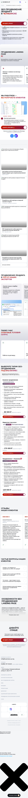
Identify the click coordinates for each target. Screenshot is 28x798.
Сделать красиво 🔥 (9, 127)
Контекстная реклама (6, 675)
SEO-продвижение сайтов (7, 678)
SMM (2, 680)
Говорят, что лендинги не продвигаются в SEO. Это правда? (11, 566)
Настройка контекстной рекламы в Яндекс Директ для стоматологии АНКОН (14, 172)
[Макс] (20, 2)
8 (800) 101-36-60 (6, 662)
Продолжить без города (6, 754)
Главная (2, 5)
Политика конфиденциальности (14, 720)
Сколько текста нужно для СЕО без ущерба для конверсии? (11, 572)
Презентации (4, 686)
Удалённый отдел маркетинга (9, 691)
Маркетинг (4, 689)
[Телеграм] (23, 2)
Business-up (6, 2)
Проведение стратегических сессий (10, 694)
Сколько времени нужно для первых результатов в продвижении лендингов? (12, 585)
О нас (2, 697)
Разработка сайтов (6, 672)
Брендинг (3, 683)
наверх (14, 702)
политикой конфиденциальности (14, 644)
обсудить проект (14, 795)
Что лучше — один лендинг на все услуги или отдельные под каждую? (12, 579)
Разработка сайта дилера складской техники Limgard (12, 201)
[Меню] (25, 2)
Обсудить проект (8, 23)
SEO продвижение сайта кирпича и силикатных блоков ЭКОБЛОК (12, 229)
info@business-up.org (7, 657)
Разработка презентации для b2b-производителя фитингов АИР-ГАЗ (12, 258)
